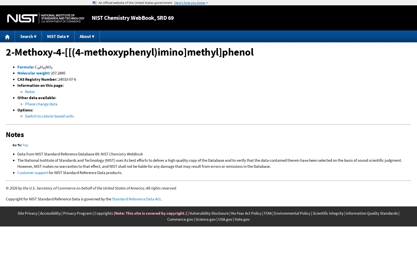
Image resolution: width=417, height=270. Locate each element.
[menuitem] (7, 36)
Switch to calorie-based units (49, 116)
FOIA (268, 213)
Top (25, 145)
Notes (30, 91)
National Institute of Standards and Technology (45, 18)
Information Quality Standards (372, 213)
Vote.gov (242, 219)
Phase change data (41, 104)
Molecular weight (33, 73)
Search (26, 36)
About (85, 36)
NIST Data (56, 36)
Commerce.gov (180, 219)
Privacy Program (77, 213)
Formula (25, 67)
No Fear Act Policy (246, 213)
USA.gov (225, 219)
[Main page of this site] (7, 36)
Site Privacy (28, 213)
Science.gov (205, 219)
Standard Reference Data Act (136, 199)
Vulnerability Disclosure (209, 213)
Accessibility (50, 213)
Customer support (32, 172)
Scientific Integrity (328, 213)
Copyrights (103, 213)
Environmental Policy (292, 213)
